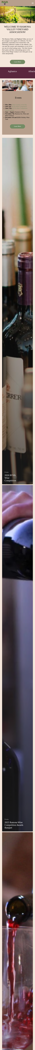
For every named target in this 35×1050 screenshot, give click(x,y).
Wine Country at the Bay (19, 104)
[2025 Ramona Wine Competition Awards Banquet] (17, 658)
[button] (33, 3)
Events (7, 472)
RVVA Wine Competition (19, 106)
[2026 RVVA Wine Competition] (17, 311)
